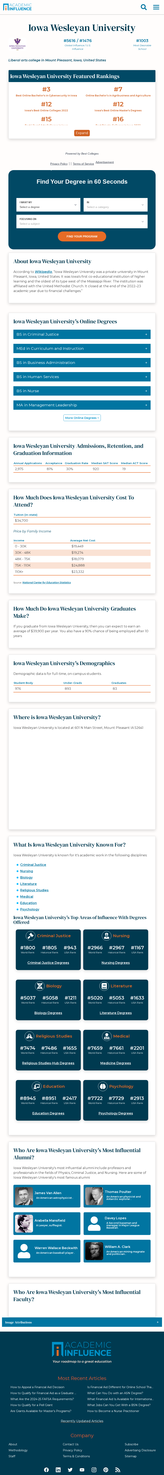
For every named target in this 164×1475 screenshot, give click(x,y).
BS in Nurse (28, 390)
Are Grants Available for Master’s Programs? (40, 1411)
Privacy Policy (72, 1450)
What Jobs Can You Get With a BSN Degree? (119, 1405)
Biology (26, 877)
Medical (26, 897)
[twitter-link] (70, 1470)
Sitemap (131, 1456)
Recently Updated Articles (82, 1421)
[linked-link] (58, 1470)
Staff (12, 1456)
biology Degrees (48, 1013)
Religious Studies (34, 890)
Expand (82, 133)
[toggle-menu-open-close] (156, 7)
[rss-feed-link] (118, 1470)
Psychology (29, 909)
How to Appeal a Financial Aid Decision (37, 1387)
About (13, 1444)
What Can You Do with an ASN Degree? (115, 1393)
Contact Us (70, 1444)
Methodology (18, 1450)
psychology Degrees (116, 1113)
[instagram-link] (94, 1470)
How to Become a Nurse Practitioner (113, 1411)
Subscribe (131, 1444)
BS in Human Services (38, 376)
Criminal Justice (33, 865)
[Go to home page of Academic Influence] (17, 7)
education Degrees (48, 1113)
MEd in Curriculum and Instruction (50, 348)
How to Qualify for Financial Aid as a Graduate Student (48, 1393)
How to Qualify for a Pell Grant (31, 1405)
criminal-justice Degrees (48, 963)
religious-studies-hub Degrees (48, 1063)
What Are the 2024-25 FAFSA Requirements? (42, 1399)
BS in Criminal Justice (38, 334)
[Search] (144, 7)
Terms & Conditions (76, 1456)
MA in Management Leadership (47, 405)
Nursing (26, 871)
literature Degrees (116, 1013)
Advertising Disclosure (140, 1450)
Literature (28, 884)
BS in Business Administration (46, 362)
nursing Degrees (116, 963)
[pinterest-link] (106, 1470)
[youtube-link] (82, 1470)
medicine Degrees (115, 1063)
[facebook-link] (46, 1470)
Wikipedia (43, 272)
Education (28, 903)
